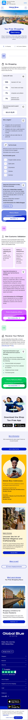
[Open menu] (2, 8)
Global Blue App (5, 345)
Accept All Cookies (18, 717)
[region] (14, 714)
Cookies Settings (9, 717)
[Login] (25, 8)
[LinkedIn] (4, 696)
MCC (12, 345)
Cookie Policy (6, 715)
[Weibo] (8, 696)
